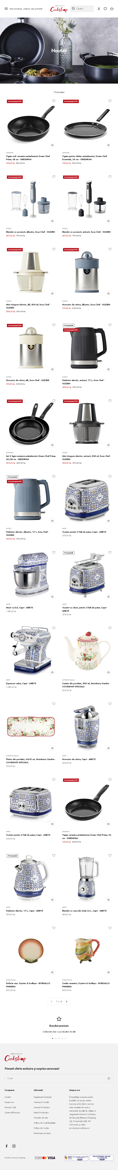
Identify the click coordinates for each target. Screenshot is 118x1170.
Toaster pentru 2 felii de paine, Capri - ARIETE (84, 532)
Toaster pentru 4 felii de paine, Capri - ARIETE (28, 835)
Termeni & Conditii (41, 1102)
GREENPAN (9, 153)
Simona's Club (10, 1107)
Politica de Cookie (41, 1128)
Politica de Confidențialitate (44, 1122)
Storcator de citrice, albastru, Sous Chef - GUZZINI (86, 304)
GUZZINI (8, 228)
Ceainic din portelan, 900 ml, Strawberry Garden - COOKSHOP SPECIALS (86, 685)
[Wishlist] (105, 8)
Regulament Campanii (42, 1097)
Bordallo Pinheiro (11, 980)
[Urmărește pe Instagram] (14, 1146)
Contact (8, 1097)
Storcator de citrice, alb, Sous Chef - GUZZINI (27, 380)
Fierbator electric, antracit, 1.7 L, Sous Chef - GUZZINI (83, 382)
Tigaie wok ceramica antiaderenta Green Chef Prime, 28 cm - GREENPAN (28, 158)
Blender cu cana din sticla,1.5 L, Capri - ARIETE (84, 910)
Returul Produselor (41, 1112)
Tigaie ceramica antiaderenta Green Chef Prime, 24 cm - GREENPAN (86, 836)
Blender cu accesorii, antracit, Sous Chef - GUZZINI (86, 232)
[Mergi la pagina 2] (66, 1001)
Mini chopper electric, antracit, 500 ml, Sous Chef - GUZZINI (86, 458)
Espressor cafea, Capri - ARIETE (21, 683)
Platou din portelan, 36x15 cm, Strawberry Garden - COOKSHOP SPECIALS (31, 761)
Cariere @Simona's (12, 1112)
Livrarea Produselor (42, 1107)
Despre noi (9, 1102)
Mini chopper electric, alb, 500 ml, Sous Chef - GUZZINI (28, 306)
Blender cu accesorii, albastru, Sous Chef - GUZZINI (30, 232)
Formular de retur (41, 1117)
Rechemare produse (42, 1133)
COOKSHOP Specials (68, 680)
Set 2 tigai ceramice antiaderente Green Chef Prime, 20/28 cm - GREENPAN (31, 458)
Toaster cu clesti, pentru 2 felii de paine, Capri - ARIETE (84, 609)
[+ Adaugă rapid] (52, 145)
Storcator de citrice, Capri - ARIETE (79, 759)
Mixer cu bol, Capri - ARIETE (19, 607)
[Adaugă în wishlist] (53, 100)
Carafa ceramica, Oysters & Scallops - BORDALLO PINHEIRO (86, 985)
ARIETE (64, 528)
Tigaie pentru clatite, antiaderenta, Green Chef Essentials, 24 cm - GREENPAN (84, 158)
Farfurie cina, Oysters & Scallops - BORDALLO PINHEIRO (28, 985)
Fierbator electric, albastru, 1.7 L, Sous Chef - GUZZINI (27, 533)
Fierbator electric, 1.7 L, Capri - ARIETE (24, 910)
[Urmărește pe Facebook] (6, 1146)
